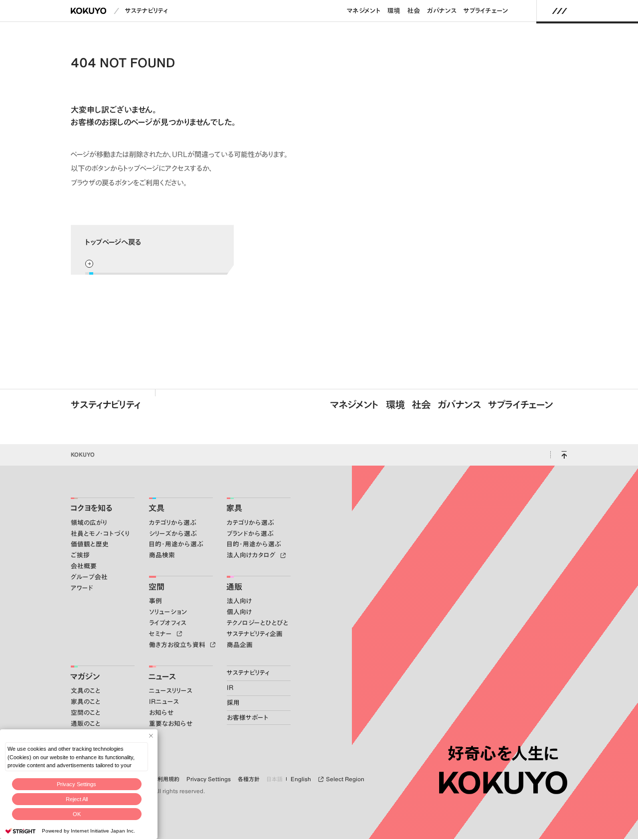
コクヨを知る (91, 508)
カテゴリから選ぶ (172, 522)
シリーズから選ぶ (173, 533)
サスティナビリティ (106, 404)
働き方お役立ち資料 (178, 645)
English (301, 779)
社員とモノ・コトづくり (100, 533)
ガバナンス (442, 10)
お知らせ (161, 712)
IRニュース (164, 701)
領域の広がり (89, 522)
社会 (413, 10)
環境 (393, 10)
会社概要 (84, 566)
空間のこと (86, 712)
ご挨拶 (80, 555)
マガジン (85, 676)
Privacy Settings (76, 784)
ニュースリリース (170, 690)
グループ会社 (89, 577)
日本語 (275, 779)
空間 (156, 587)
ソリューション (168, 612)
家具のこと (86, 701)
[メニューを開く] (559, 10)
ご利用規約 (166, 779)
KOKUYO (83, 454)
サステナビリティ (146, 10)
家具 (234, 508)
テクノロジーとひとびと (258, 623)
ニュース (162, 676)
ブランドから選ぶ (250, 533)
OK (77, 814)
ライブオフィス (167, 623)
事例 (155, 601)
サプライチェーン (486, 10)
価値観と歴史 (90, 544)
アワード (82, 588)
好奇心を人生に (503, 753)
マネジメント (363, 10)
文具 (156, 508)
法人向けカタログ (252, 555)
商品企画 (240, 645)
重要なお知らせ (170, 723)
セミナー (161, 634)
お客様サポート (248, 717)
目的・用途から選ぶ (176, 544)
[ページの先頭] (564, 455)
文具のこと (86, 690)
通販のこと (86, 723)
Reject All (77, 799)
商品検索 (162, 555)
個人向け (239, 612)
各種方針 (249, 779)
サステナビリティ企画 (255, 634)
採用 (233, 702)
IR (230, 687)
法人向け (239, 601)
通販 (234, 587)
